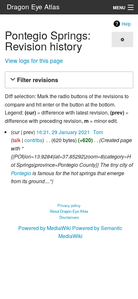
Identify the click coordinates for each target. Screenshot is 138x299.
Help (126, 24)
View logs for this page (34, 60)
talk (17, 140)
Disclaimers (69, 217)
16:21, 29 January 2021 (63, 132)
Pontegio (21, 173)
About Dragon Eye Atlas (69, 211)
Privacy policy (69, 205)
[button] (68, 80)
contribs (33, 140)
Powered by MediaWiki (44, 228)
